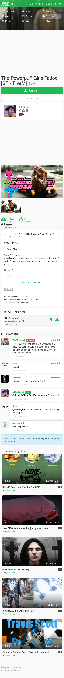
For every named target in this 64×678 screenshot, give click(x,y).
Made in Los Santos (10, 670)
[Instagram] (20, 110)
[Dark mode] (56, 3)
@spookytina (19, 409)
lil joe (15, 363)
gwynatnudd (18, 423)
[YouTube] (23, 110)
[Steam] (26, 110)
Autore (27, 392)
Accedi (35, 438)
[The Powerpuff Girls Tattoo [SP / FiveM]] (32, 181)
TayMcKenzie (19, 340)
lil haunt (23, 107)
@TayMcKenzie (40, 395)
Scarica (34, 90)
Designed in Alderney (11, 667)
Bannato (30, 340)
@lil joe (16, 395)
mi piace (27, 221)
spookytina (18, 391)
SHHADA (16, 377)
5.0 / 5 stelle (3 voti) (8, 227)
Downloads (11, 221)
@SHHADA (26, 395)
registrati (45, 438)
